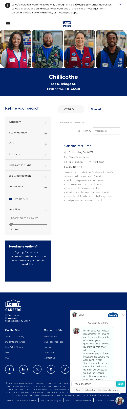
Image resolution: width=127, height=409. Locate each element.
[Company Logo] (67, 22)
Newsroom (49, 352)
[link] (28, 273)
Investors (48, 347)
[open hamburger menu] (8, 23)
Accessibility (112, 401)
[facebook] (9, 369)
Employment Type (20, 165)
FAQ (7, 358)
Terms (68, 401)
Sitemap (99, 401)
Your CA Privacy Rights (51, 401)
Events (8, 352)
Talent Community (14, 336)
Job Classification (20, 175)
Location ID (16, 186)
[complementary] (83, 400)
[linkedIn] (23, 369)
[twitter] (37, 369)
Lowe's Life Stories (14, 347)
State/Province (18, 132)
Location (14, 209)
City (11, 143)
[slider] (11, 224)
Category (15, 122)
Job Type (14, 154)
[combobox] (28, 218)
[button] (78, 109)
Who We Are (50, 336)
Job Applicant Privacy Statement (21, 401)
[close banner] (120, 4)
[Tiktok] (65, 369)
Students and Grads (15, 342)
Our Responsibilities (53, 342)
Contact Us (49, 358)
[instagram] (51, 369)
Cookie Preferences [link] (83, 401)
